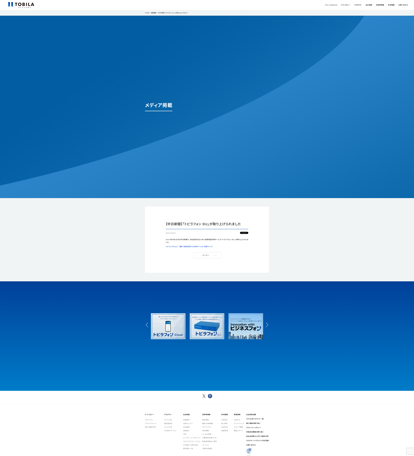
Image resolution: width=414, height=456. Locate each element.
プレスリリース (239, 423)
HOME (147, 13)
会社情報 (369, 5)
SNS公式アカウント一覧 (255, 419)
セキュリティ (149, 420)
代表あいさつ (188, 423)
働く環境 (224, 423)
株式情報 (205, 431)
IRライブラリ (206, 427)
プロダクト (358, 5)
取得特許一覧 (188, 449)
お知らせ (237, 420)
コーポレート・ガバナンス (192, 438)
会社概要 (186, 427)
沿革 (184, 434)
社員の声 (224, 427)
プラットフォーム (150, 423)
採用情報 (391, 5)
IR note (205, 445)
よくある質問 (206, 434)
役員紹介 (186, 431)
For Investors (331, 5)
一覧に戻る (205, 255)
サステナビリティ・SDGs (192, 441)
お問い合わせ (403, 5)
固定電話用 (168, 423)
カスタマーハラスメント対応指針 (257, 441)
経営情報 (205, 420)
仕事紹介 (224, 420)
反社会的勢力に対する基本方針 (257, 436)
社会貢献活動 (251, 415)
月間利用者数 (207, 449)
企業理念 (186, 420)
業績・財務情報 (207, 423)
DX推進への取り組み (190, 445)
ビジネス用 (168, 427)
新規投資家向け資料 (209, 441)
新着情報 (153, 13)
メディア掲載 (238, 427)
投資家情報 (380, 5)
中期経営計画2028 (209, 438)
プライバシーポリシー (253, 428)
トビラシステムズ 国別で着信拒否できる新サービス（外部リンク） (189, 247)
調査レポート (238, 431)
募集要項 (224, 431)
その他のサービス (170, 431)
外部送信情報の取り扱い (255, 432)
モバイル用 (168, 420)
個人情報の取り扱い (253, 423)
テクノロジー (345, 5)
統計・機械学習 (150, 427)
